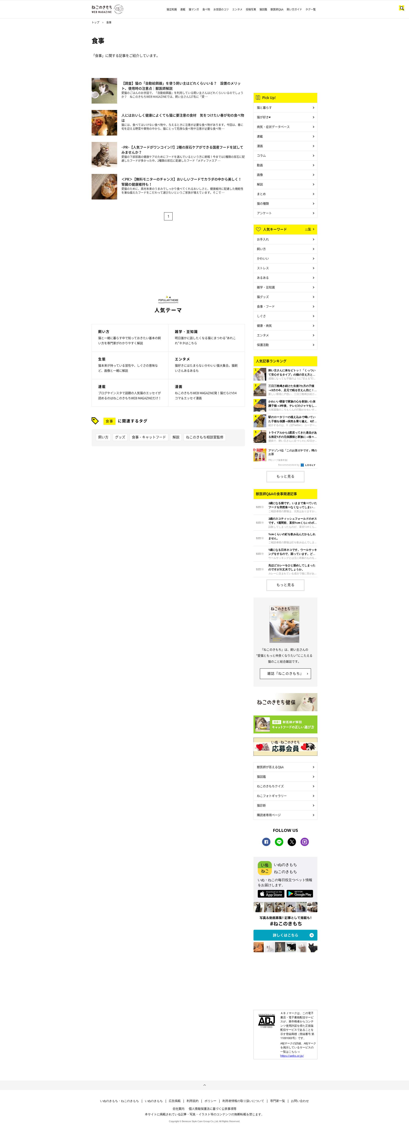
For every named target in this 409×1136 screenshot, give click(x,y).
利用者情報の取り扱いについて (243, 1100)
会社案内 (178, 1108)
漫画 (260, 146)
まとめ (261, 194)
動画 (260, 165)
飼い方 (103, 436)
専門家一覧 (277, 1100)
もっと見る (286, 476)
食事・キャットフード (149, 436)
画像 (260, 174)
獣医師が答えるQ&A (270, 767)
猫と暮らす (264, 107)
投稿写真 (251, 9)
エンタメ (237, 9)
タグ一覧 (310, 9)
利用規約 (193, 1100)
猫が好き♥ (264, 117)
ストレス (263, 268)
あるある (263, 277)
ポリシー (210, 1100)
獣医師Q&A (277, 9)
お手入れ (263, 239)
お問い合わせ (300, 1100)
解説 (176, 436)
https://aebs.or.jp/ (292, 1056)
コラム (261, 155)
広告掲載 (175, 1100)
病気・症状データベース (273, 126)
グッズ (120, 436)
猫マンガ (194, 9)
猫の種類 (263, 203)
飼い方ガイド (294, 9)
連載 (182, 9)
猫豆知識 (172, 9)
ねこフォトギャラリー (272, 795)
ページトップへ (204, 1085)
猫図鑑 (263, 9)
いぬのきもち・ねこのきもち (119, 1100)
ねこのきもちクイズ (270, 786)
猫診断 (261, 805)
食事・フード (266, 306)
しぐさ (261, 316)
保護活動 (263, 345)
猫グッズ (263, 297)
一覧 (308, 229)
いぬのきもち (154, 1100)
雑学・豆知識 (266, 287)
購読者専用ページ (269, 815)
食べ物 (206, 9)
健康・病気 (264, 325)
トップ (95, 22)
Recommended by (289, 464)
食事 (109, 420)
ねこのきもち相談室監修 (204, 436)
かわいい (263, 258)
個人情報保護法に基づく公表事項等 (212, 1108)
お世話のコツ (221, 9)
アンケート (264, 213)
